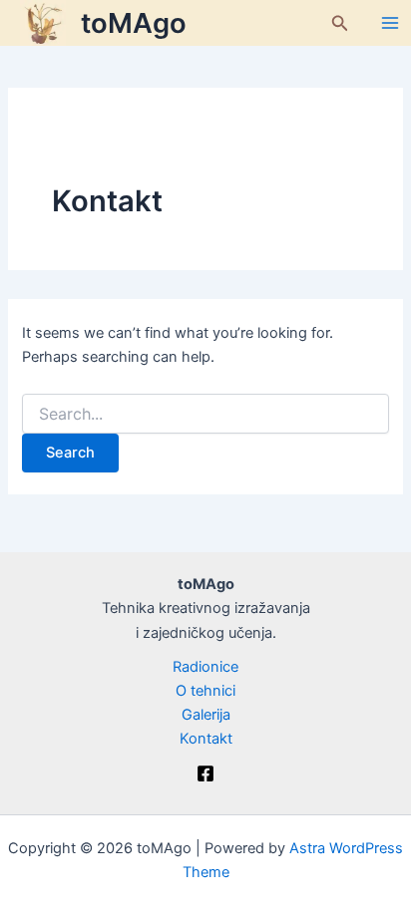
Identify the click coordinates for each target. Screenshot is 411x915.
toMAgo (134, 23)
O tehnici (205, 691)
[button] (340, 23)
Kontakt (206, 739)
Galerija (206, 715)
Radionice (205, 667)
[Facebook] (205, 773)
